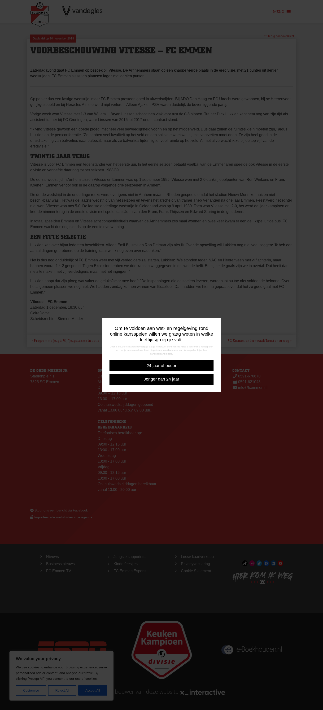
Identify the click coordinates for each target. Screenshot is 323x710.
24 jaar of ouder (161, 365)
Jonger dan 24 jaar (161, 379)
